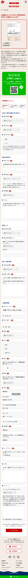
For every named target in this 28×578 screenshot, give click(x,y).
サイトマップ (4, 569)
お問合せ (15, 546)
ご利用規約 (18, 565)
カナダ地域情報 (19, 563)
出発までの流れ (5, 563)
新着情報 (3, 560)
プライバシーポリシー (6, 567)
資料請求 (15, 551)
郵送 (6, 139)
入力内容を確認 (14, 530)
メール (6, 143)
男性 (6, 345)
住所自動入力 (16, 394)
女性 (6, 349)
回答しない (7, 352)
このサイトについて (20, 567)
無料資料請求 (14, 3)
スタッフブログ (19, 560)
